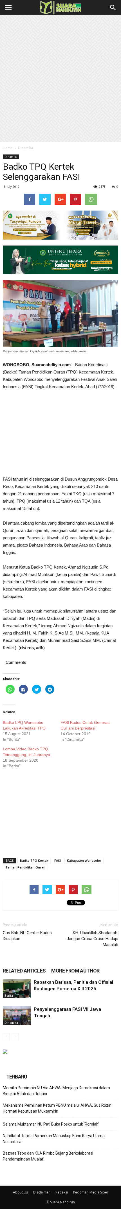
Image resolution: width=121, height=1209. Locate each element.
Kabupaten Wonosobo (84, 860)
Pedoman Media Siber (90, 1192)
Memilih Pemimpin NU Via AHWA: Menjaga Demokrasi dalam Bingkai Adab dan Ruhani (56, 1091)
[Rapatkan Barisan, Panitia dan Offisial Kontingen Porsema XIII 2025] (17, 988)
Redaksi (61, 1192)
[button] (113, 7)
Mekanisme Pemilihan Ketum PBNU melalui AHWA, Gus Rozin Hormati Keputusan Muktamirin (57, 1108)
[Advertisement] (60, 78)
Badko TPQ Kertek (34, 860)
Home (8, 147)
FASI (57, 860)
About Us (20, 1192)
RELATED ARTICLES (24, 971)
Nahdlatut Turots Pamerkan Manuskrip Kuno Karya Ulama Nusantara (54, 1138)
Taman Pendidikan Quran (25, 867)
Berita (9, 996)
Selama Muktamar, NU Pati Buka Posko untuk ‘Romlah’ (51, 1124)
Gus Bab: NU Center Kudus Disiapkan (27, 935)
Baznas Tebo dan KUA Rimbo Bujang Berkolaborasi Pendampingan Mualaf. (48, 1156)
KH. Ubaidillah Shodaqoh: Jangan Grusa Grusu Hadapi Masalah (92, 938)
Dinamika (25, 147)
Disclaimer (41, 1192)
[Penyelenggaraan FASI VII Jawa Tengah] (17, 1015)
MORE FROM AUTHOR (75, 971)
